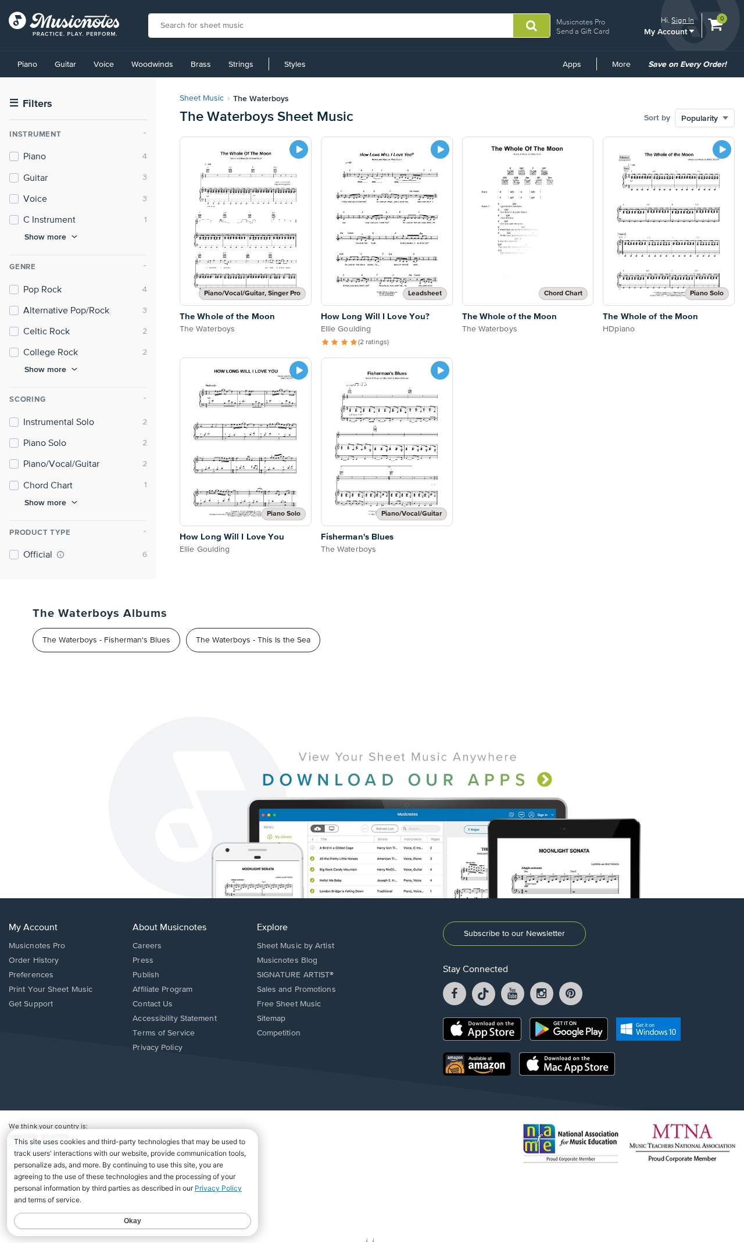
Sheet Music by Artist (295, 946)
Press (143, 960)
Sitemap (271, 1019)
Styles (295, 64)
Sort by (657, 118)
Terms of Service (164, 1033)
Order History (34, 960)
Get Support (31, 1004)
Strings (240, 64)
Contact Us (153, 1004)
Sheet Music (202, 98)
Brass (201, 64)
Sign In (682, 20)
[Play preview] (298, 149)
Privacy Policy (157, 1048)
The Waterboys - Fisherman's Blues (106, 640)
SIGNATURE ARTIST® (295, 975)
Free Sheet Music (289, 1004)
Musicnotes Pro (580, 22)
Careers (147, 946)
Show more (45, 236)
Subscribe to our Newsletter (514, 934)
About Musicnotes (169, 928)
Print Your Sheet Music (50, 989)
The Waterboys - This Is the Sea (253, 640)
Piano (27, 64)
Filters (30, 103)
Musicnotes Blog (287, 960)
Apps (572, 64)
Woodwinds (152, 64)
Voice (104, 64)
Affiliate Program (162, 989)
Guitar (65, 64)
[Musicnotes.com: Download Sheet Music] (64, 24)
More (625, 68)
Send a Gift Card (582, 31)
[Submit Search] (531, 25)
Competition (279, 1033)
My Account (666, 31)
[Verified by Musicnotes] (60, 554)
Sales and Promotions (296, 989)
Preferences (31, 975)
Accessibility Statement (174, 1019)
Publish (146, 975)
